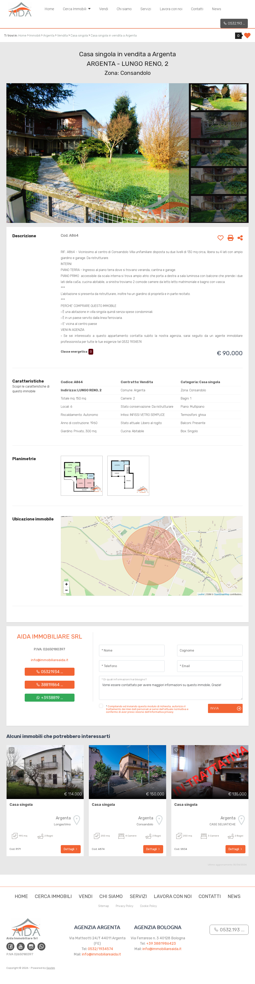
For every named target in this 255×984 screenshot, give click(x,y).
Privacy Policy (124, 906)
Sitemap (103, 906)
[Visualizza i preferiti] (247, 37)
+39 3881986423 (161, 943)
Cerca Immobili (75, 9)
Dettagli (69, 849)
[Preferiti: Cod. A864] (221, 238)
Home (49, 9)
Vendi (103, 9)
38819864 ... (51, 684)
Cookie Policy (148, 906)
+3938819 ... (51, 697)
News (216, 9)
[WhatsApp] (41, 946)
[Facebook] (10, 946)
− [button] (66, 590)
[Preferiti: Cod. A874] (94, 750)
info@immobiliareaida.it (49, 660)
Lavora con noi (171, 9)
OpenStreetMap (221, 594)
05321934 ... (51, 671)
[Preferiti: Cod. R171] (12, 750)
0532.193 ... (236, 23)
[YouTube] (21, 946)
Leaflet (201, 594)
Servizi (145, 9)
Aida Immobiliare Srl (49, 636)
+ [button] (66, 584)
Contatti (197, 9)
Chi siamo (124, 9)
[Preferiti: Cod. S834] (176, 750)
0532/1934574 (100, 949)
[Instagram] (31, 946)
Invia (214, 708)
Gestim (50, 967)
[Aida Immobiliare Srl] (20, 9)
